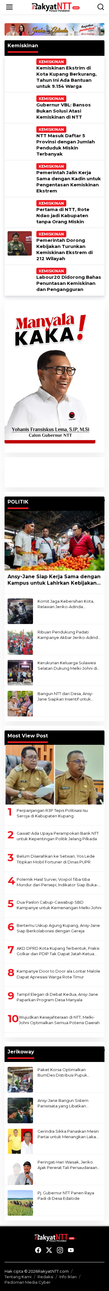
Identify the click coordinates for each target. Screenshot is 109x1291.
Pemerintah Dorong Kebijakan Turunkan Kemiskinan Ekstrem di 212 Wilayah (64, 249)
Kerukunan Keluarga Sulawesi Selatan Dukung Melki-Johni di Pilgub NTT (67, 665)
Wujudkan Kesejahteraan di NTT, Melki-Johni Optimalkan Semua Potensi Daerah (59, 1020)
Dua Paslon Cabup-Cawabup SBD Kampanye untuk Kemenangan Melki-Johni (59, 905)
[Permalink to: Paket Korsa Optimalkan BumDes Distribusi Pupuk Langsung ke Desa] (20, 1079)
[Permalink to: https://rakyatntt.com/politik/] (101, 500)
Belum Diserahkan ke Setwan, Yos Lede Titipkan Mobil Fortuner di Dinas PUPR (56, 859)
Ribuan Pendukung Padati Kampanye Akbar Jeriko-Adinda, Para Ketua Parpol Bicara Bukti (69, 634)
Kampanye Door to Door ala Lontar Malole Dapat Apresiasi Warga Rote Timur (58, 974)
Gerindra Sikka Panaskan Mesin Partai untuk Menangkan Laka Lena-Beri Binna (68, 1134)
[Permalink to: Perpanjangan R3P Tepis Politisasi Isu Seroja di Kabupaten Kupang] (54, 775)
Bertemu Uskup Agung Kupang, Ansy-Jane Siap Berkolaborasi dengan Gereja (58, 928)
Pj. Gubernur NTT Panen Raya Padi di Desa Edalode (66, 1195)
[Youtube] (71, 1250)
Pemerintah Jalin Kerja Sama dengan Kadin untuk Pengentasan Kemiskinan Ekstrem (68, 182)
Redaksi (45, 1276)
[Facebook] (38, 1250)
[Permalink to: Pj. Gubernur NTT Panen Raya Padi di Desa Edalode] (20, 1202)
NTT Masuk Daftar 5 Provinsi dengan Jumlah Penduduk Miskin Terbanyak (65, 145)
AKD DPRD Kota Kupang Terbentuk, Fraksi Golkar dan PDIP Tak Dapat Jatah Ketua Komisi (58, 951)
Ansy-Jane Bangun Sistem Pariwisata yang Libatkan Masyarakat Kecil (63, 1103)
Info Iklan (68, 1276)
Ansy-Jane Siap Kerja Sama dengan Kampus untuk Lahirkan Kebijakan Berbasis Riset (54, 580)
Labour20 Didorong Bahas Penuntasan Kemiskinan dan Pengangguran (68, 283)
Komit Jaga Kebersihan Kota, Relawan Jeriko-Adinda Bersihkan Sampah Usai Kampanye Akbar (66, 604)
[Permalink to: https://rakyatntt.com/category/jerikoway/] (101, 1050)
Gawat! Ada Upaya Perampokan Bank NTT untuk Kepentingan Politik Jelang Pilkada (58, 836)
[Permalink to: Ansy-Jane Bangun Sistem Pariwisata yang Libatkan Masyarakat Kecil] (20, 1110)
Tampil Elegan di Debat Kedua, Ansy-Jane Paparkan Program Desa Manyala (57, 997)
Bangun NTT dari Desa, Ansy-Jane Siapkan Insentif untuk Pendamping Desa (65, 696)
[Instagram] (60, 1250)
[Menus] (9, 7)
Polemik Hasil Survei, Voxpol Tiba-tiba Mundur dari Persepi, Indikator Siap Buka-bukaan (57, 882)
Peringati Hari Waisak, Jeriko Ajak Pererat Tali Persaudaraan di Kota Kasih (67, 1165)
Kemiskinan (51, 61)
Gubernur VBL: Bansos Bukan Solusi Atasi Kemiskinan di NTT (63, 111)
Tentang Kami (18, 1276)
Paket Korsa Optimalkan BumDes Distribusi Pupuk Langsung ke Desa (62, 1072)
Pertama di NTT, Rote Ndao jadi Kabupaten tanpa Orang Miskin (62, 215)
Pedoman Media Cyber (28, 1282)
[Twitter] (49, 1250)
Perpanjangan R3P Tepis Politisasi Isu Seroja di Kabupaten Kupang (52, 813)
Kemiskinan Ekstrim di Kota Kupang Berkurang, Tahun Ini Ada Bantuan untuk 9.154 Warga (66, 77)
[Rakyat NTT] (55, 6)
